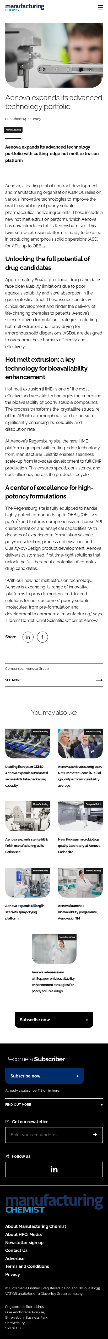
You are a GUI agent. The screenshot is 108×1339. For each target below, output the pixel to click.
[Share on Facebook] (42, 637)
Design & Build (93, 804)
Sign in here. (50, 1090)
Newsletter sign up (24, 1242)
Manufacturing (13, 129)
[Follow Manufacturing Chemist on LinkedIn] (54, 1170)
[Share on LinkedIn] (28, 637)
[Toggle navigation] (101, 7)
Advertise (15, 1258)
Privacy (12, 1274)
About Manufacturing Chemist (35, 1226)
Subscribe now (35, 1019)
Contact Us (16, 1250)
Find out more (18, 1105)
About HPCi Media (23, 1234)
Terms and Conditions (27, 1266)
